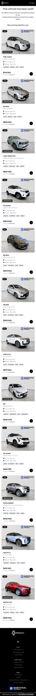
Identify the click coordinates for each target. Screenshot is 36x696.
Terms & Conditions (18, 682)
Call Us (14, 64)
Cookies (18, 677)
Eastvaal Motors (29, 692)
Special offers (18, 654)
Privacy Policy (18, 674)
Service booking (18, 667)
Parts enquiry (18, 664)
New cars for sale (18, 649)
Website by (23, 694)
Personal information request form (18, 680)
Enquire (7, 64)
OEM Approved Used (18, 652)
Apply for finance (18, 662)
